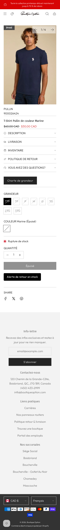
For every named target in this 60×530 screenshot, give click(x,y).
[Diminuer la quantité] (7, 255)
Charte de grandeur (20, 180)
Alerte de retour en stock (22, 277)
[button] (35, 29)
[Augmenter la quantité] (20, 255)
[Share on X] (13, 299)
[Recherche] (47, 13)
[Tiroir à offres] (12, 13)
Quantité (10, 248)
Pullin (8, 109)
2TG (7, 210)
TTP (7, 201)
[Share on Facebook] (5, 299)
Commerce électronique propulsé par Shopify (30, 526)
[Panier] (54, 13)
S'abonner (30, 362)
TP (16, 201)
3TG (17, 210)
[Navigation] (5, 13)
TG (51, 201)
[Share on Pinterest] (21, 299)
